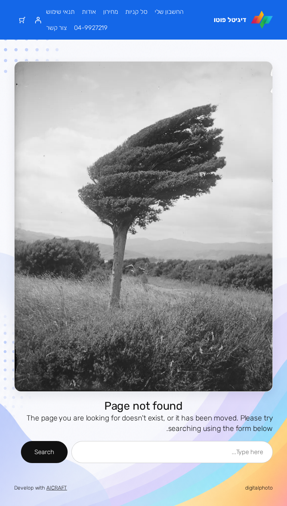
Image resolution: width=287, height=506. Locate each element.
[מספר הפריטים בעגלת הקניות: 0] (22, 20)
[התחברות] (38, 20)
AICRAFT (56, 488)
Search (44, 452)
